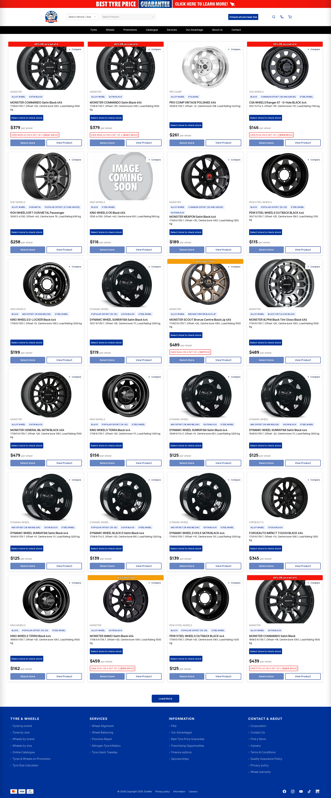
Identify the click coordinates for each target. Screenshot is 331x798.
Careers (193, 791)
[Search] (274, 17)
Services (172, 29)
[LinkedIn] (317, 791)
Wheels (110, 29)
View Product (64, 142)
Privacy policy (162, 791)
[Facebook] (284, 791)
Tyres (93, 29)
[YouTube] (301, 791)
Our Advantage (194, 29)
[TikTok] (309, 791)
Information (179, 791)
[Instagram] (293, 791)
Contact (236, 29)
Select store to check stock (26, 117)
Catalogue (152, 29)
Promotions (130, 29)
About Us (217, 29)
